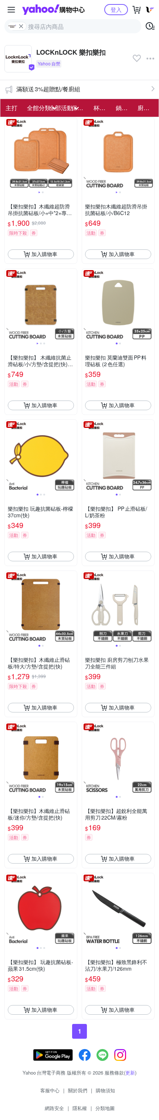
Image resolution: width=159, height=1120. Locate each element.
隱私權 (79, 1108)
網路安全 (54, 1108)
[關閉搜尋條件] (21, 26)
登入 (116, 9)
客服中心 (50, 1090)
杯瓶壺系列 (102, 107)
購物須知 (105, 1090)
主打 (11, 107)
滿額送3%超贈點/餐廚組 (48, 89)
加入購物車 (44, 254)
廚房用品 (146, 107)
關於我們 (77, 1090)
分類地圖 (105, 1108)
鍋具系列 (124, 107)
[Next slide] (72, 153)
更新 (130, 1072)
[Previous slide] (9, 153)
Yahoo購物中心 (53, 9)
